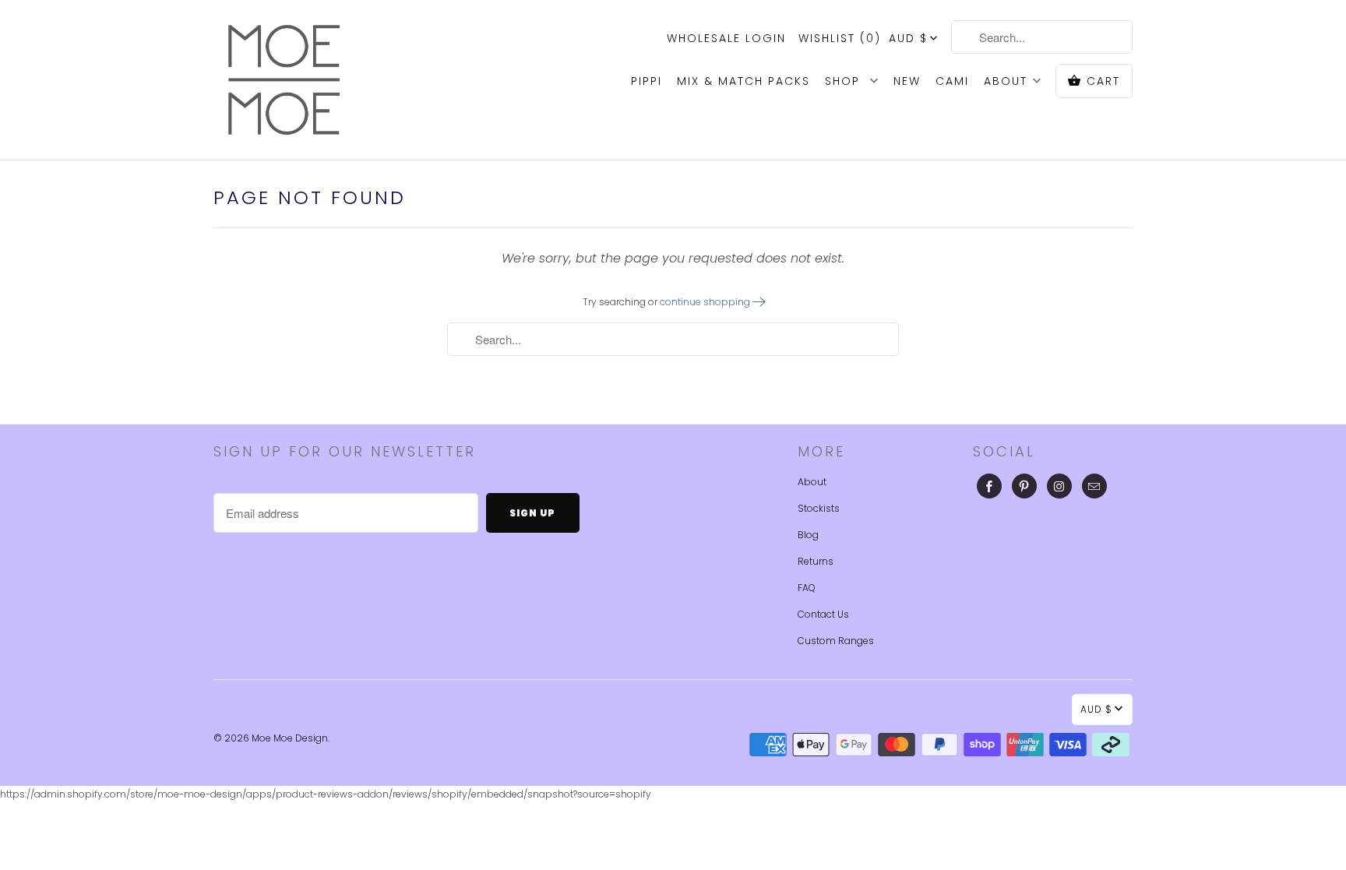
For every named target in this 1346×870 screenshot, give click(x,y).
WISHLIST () (839, 38)
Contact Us (823, 614)
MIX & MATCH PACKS (743, 81)
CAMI (952, 81)
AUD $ (908, 38)
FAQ (807, 587)
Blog (808, 534)
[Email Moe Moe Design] (1094, 486)
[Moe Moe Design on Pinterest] (1024, 486)
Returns (815, 561)
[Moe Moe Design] (283, 80)
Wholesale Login (726, 38)
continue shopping (706, 301)
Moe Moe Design (290, 738)
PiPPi (646, 81)
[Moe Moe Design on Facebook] (989, 486)
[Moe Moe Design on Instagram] (1059, 486)
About (812, 481)
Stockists (819, 508)
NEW (907, 81)
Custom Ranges (836, 640)
